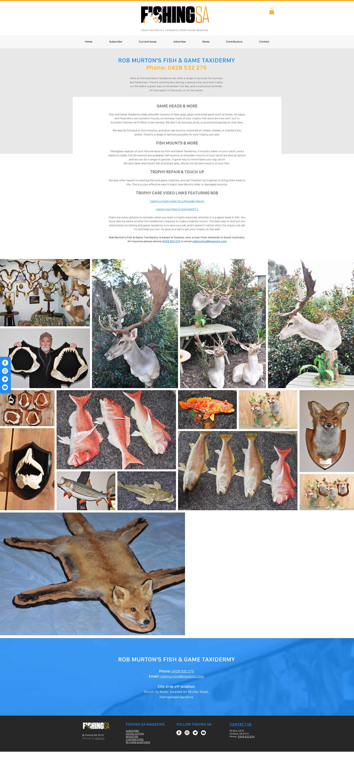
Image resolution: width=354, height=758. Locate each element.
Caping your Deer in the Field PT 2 (177, 209)
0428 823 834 (246, 736)
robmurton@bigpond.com (209, 241)
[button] (271, 11)
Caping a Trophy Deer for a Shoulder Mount (177, 201)
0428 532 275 (171, 241)
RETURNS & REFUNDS (138, 742)
